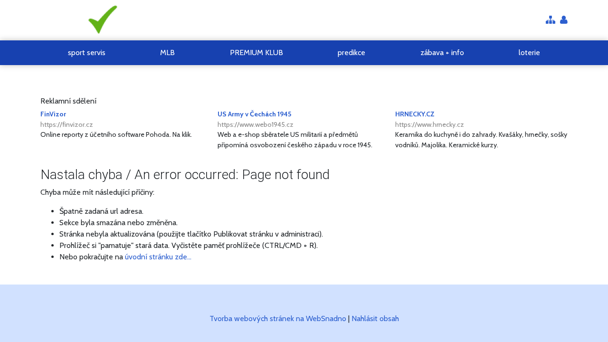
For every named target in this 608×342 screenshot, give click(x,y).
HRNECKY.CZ (429, 119)
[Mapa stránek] (550, 20)
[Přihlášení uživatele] (564, 20)
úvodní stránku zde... (158, 256)
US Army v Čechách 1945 (256, 119)
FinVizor (66, 119)
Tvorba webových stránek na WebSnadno (277, 318)
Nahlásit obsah (375, 318)
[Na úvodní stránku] (101, 20)
